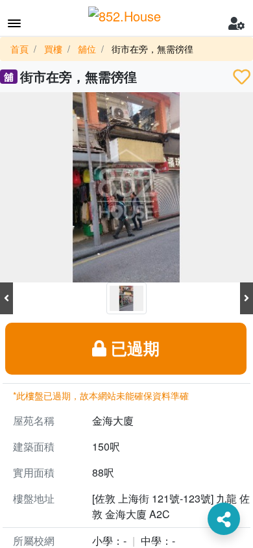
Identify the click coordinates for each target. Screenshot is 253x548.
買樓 (53, 48)
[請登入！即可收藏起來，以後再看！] (241, 76)
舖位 (87, 48)
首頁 (19, 48)
